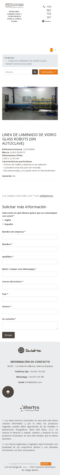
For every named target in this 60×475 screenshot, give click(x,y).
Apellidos (7, 256)
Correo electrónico (12, 281)
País (4, 294)
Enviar (8, 335)
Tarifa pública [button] (47, 72)
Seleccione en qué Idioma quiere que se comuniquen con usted (29, 214)
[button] (6, 103)
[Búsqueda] (35, 71)
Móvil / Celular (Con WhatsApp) (18, 269)
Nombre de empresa (13, 231)
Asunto (6, 306)
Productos (9, 57)
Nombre (6, 244)
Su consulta (8, 319)
